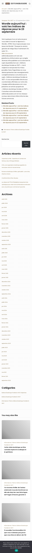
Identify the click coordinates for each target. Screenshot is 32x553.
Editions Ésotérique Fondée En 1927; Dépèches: (14, 392)
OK (16, 550)
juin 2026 (4, 207)
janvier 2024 (5, 327)
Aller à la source (7, 53)
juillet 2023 (5, 347)
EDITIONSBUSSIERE (19, 3)
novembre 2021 (6, 368)
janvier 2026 (5, 228)
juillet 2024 (5, 302)
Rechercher (5, 139)
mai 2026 (4, 211)
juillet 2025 (5, 252)
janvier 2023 (5, 364)
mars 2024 (4, 318)
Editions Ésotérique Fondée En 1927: (11, 396)
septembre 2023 (6, 343)
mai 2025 (4, 261)
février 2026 (5, 224)
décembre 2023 (6, 331)
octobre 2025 (5, 240)
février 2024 (5, 322)
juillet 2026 (5, 203)
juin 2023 (4, 351)
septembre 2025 (6, 244)
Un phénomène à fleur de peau (10, 178)
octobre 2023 (5, 339)
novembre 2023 (6, 335)
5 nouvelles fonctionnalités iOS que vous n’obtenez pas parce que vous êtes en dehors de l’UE (15, 532)
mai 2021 (4, 372)
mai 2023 (4, 355)
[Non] (30, 547)
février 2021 (5, 376)
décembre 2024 (6, 281)
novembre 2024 (6, 285)
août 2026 (4, 199)
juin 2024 (4, 306)
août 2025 (4, 248)
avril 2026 (4, 215)
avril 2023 (4, 359)
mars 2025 (4, 269)
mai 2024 (4, 310)
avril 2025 (4, 265)
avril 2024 (4, 314)
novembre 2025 (6, 236)
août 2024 (4, 298)
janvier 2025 (5, 277)
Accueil (4, 9)
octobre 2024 (5, 289)
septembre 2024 (6, 294)
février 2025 (5, 273)
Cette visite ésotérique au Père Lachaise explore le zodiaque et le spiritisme (15, 449)
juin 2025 (4, 257)
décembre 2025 (6, 232)
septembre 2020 (6, 380)
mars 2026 (4, 219)
